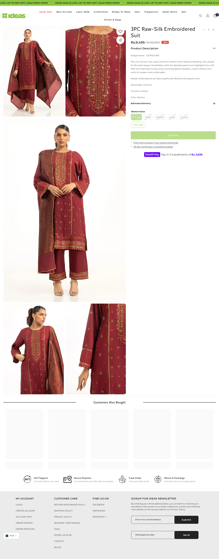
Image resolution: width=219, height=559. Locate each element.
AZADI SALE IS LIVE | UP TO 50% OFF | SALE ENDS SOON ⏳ (89, 2)
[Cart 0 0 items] (215, 15)
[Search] (200, 15)
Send (186, 535)
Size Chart (138, 125)
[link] (120, 31)
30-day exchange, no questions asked (153, 146)
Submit (186, 519)
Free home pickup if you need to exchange (156, 142)
